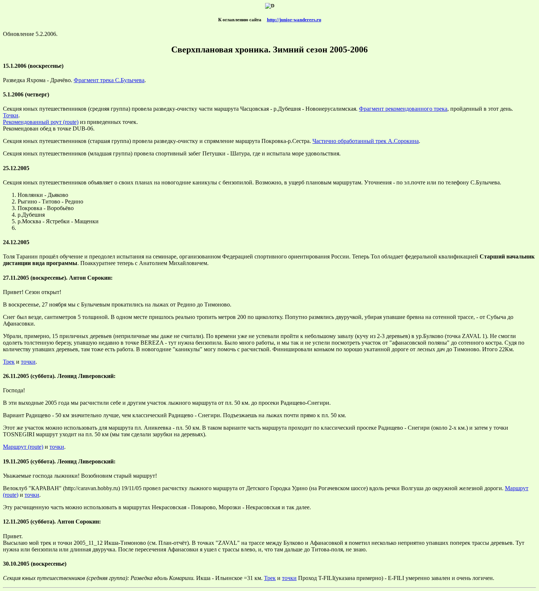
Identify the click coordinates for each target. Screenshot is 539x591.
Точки (10, 115)
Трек (9, 362)
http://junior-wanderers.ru (294, 19)
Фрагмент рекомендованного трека (403, 109)
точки (28, 362)
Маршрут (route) (23, 447)
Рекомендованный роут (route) (40, 122)
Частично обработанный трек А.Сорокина (365, 141)
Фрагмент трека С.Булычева (109, 80)
